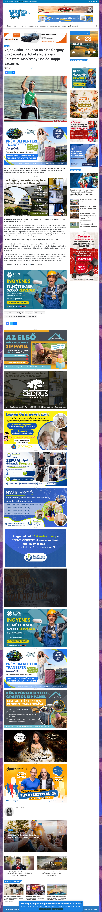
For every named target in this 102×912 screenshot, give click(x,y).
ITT (75, 906)
